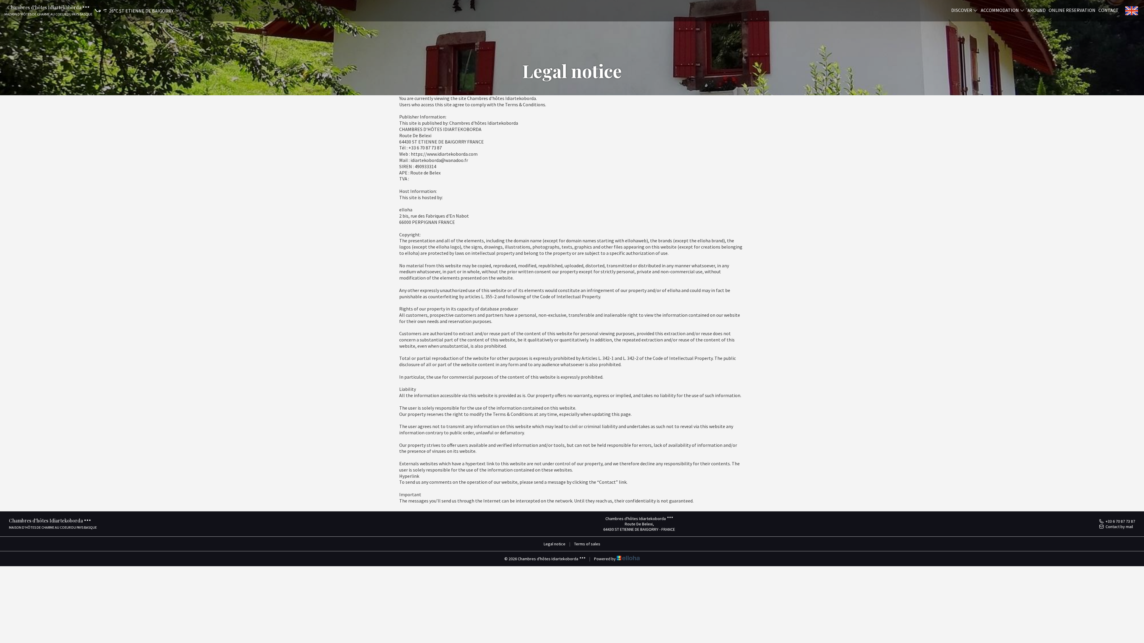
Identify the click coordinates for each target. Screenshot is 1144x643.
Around (1037, 10)
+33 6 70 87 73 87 (1120, 521)
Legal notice (554, 544)
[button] (136, 10)
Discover (962, 10)
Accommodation (1000, 10)
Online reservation (1072, 10)
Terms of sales (587, 544)
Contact (1108, 10)
